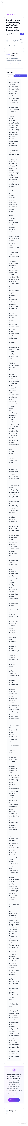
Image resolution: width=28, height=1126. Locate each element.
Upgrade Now (15, 1100)
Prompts (10, 8)
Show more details (14, 64)
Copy (11, 76)
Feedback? (23, 1123)
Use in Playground (21, 76)
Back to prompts (11, 14)
